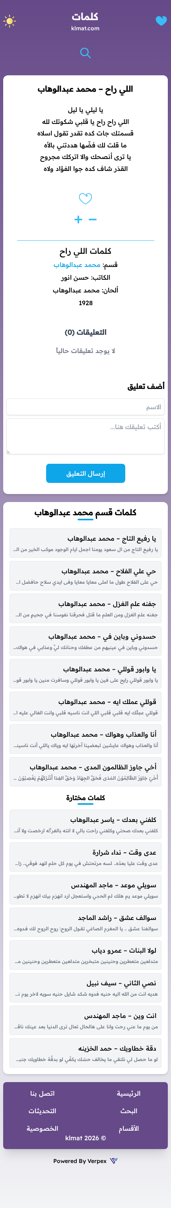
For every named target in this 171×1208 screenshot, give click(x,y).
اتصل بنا (42, 1093)
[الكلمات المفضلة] (161, 21)
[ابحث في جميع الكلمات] (85, 53)
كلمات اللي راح (85, 251)
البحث (128, 1111)
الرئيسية (128, 1093)
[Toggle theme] (9, 21)
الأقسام (129, 1128)
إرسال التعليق (85, 473)
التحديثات (42, 1111)
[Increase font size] (78, 219)
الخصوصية (42, 1128)
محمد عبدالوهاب (77, 265)
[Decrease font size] (92, 219)
